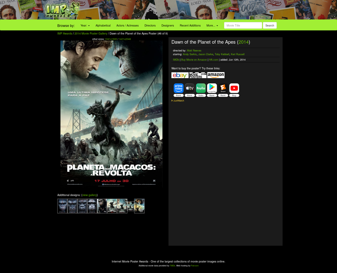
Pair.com (195, 265)
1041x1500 (111, 39)
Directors (150, 25)
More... (211, 25)
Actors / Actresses (127, 25)
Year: (84, 25)
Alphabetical (103, 25)
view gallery (89, 195)
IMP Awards (64, 33)
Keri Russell (238, 54)
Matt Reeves (194, 50)
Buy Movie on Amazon (194, 59)
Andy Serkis (190, 54)
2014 (244, 41)
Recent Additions (190, 25)
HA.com (213, 59)
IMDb (176, 59)
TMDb (172, 265)
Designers (167, 25)
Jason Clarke (205, 54)
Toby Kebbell (222, 54)
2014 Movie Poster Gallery (90, 33)
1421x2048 (125, 39)
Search (269, 25)
